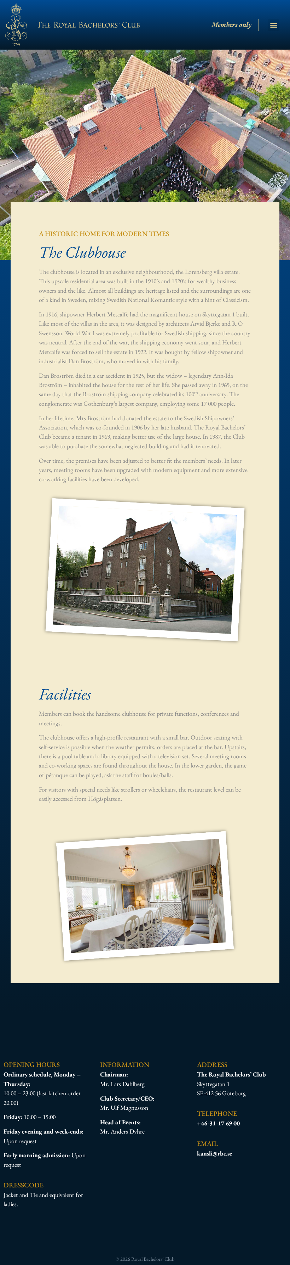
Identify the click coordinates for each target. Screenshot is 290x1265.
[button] (273, 25)
